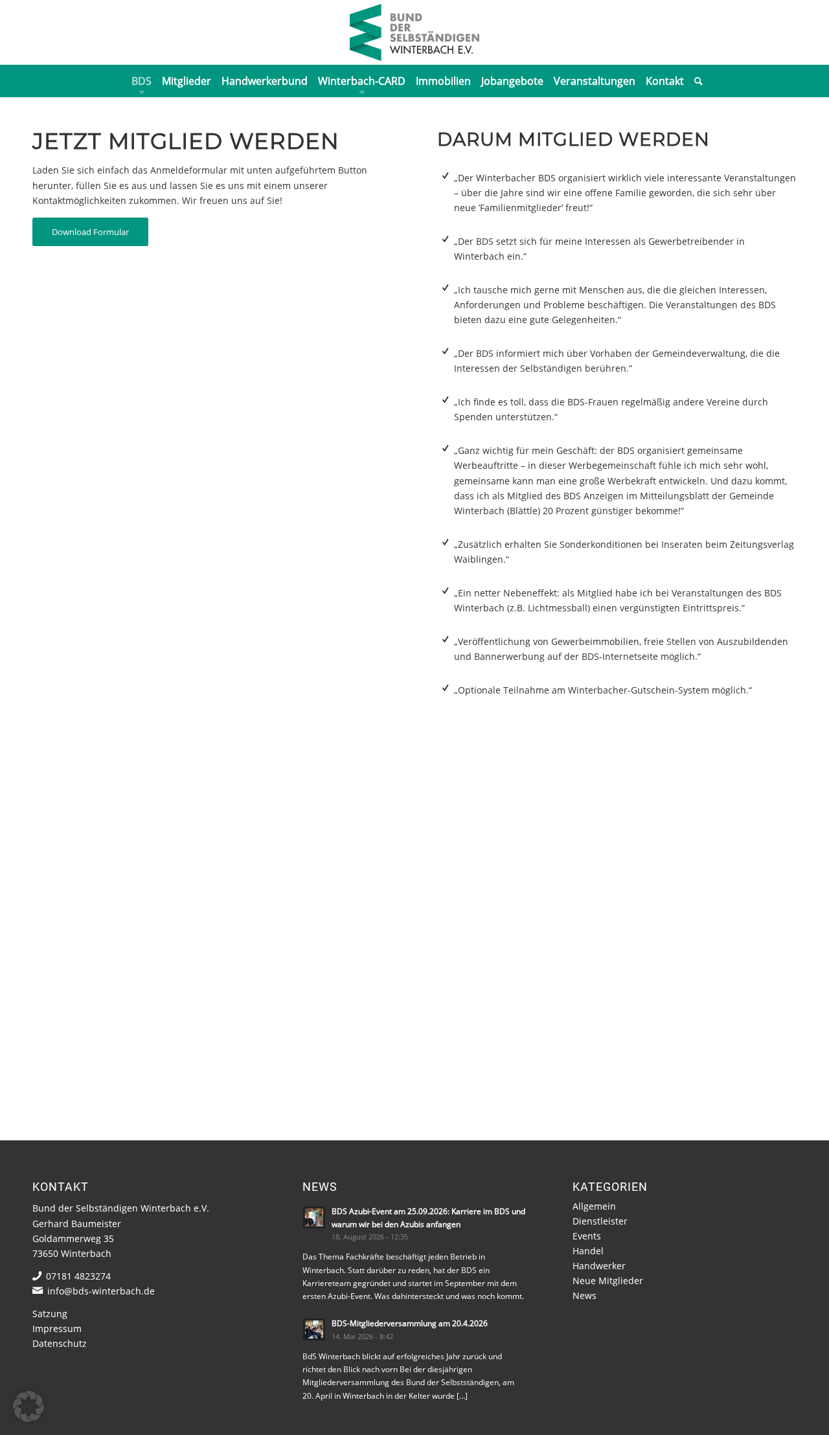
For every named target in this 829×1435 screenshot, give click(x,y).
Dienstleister (600, 1221)
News (584, 1295)
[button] (28, 1406)
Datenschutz (59, 1343)
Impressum (57, 1328)
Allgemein (594, 1206)
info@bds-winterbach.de (101, 1291)
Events (587, 1236)
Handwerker (599, 1266)
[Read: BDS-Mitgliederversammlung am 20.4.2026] (314, 1329)
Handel (588, 1251)
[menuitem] (141, 81)
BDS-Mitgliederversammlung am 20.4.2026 (410, 1323)
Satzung (49, 1313)
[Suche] (696, 81)
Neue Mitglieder (608, 1280)
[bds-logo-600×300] (414, 32)
